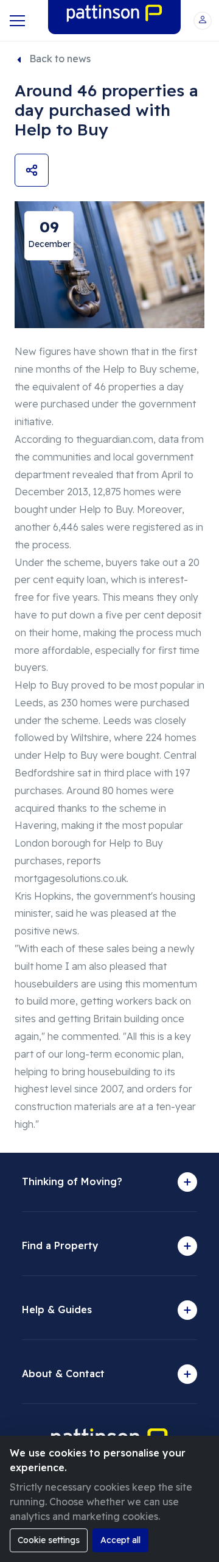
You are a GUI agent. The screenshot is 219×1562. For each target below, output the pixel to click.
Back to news (60, 58)
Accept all (120, 1540)
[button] (202, 21)
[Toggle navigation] (16, 21)
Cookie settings (49, 1540)
